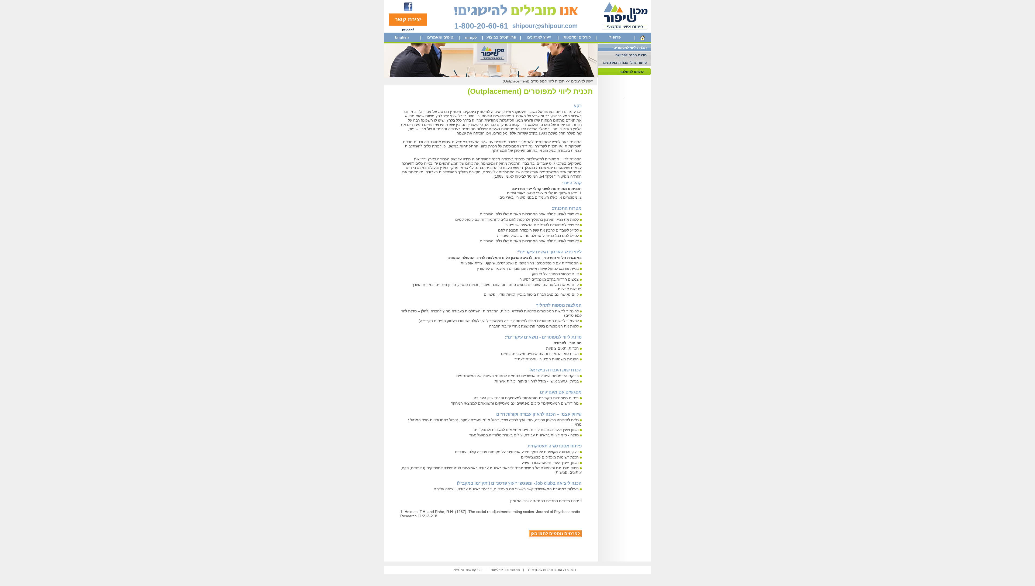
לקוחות (471, 37)
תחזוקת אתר (473, 569)
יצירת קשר (408, 19)
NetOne (459, 569)
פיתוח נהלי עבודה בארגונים (625, 63)
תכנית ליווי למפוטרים (630, 48)
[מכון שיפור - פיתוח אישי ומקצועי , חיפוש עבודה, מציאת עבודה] (625, 31)
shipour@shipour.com (545, 25)
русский (408, 29)
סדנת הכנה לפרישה (631, 55)
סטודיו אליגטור (500, 569)
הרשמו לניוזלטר (632, 72)
